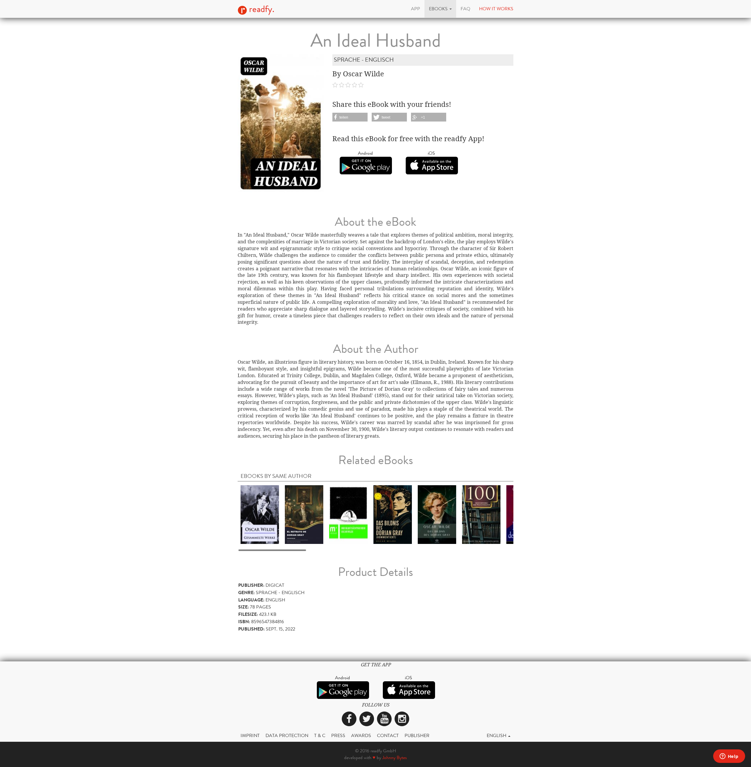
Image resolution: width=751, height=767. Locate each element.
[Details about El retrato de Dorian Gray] (304, 514)
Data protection (286, 735)
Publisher (417, 735)
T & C (319, 735)
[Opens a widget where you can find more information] (729, 756)
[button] (440, 9)
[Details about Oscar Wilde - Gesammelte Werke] (260, 514)
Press (338, 735)
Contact (388, 735)
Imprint (250, 735)
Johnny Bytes (394, 757)
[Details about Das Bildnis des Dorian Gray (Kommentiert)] (392, 514)
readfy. (260, 9)
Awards (361, 735)
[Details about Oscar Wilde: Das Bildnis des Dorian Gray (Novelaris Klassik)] (437, 514)
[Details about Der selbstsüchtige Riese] (348, 514)
